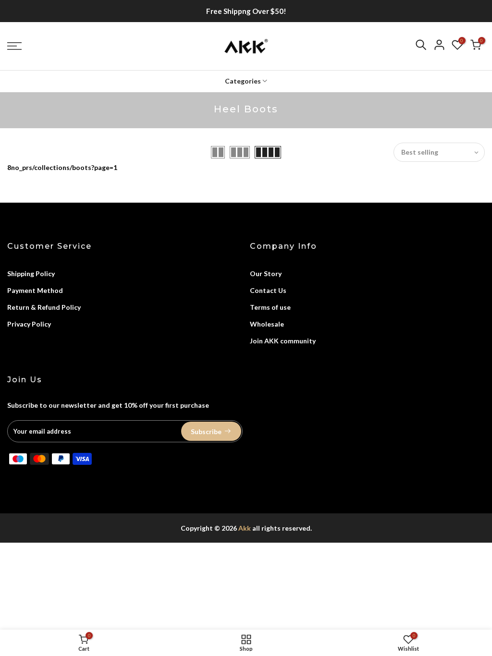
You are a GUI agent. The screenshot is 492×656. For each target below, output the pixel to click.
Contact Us (268, 290)
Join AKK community (283, 341)
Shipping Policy (31, 273)
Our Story (266, 273)
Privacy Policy (29, 324)
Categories (243, 81)
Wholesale (267, 324)
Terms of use (270, 307)
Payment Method (35, 290)
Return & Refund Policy (44, 307)
